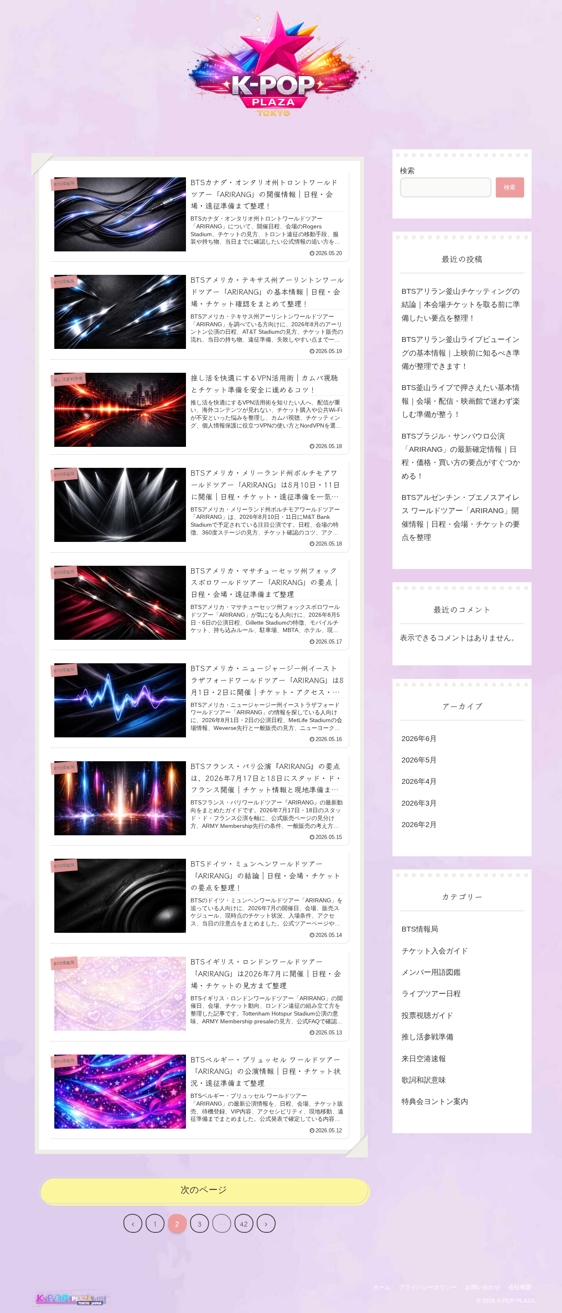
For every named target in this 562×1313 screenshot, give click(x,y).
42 (244, 1224)
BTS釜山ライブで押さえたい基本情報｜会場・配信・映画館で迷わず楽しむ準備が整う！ (461, 400)
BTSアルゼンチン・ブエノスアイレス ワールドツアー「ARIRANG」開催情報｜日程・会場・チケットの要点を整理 (461, 517)
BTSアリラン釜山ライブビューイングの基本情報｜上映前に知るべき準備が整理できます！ (461, 352)
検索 (407, 171)
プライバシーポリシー (428, 1287)
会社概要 (520, 1287)
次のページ (204, 1190)
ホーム (381, 1287)
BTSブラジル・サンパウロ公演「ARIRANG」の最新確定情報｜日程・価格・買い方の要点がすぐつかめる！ (461, 456)
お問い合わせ (482, 1287)
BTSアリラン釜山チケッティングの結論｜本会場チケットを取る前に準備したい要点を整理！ (461, 304)
